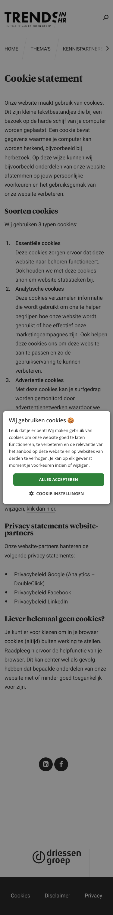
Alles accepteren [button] (58, 479)
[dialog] (56, 457)
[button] (56, 494)
